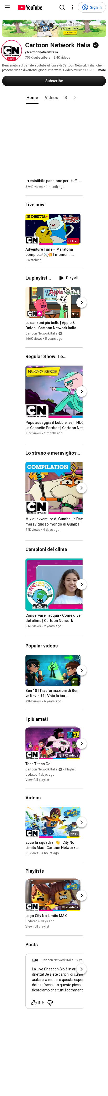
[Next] (81, 302)
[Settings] (72, 7)
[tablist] (54, 97)
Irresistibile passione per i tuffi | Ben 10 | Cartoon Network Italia (54, 181)
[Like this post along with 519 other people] (34, 1003)
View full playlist (37, 780)
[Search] (62, 7)
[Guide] (7, 7)
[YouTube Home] (30, 7)
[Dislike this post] (50, 1003)
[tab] (32, 97)
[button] (11, 50)
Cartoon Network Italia (41, 333)
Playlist (70, 769)
